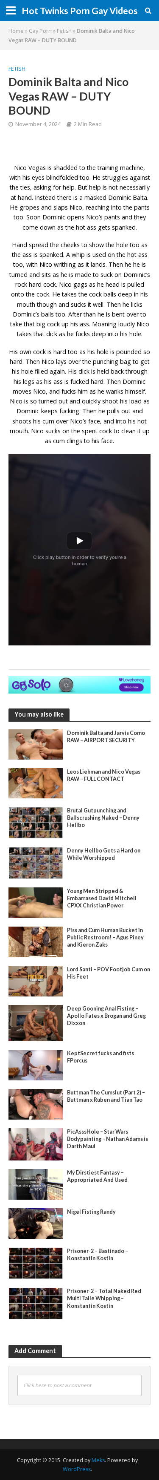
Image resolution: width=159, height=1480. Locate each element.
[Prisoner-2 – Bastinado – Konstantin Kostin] (35, 1262)
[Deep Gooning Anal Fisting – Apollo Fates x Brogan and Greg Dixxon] (35, 1022)
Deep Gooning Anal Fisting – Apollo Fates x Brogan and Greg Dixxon (106, 1015)
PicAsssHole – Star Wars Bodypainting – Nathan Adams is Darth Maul (107, 1139)
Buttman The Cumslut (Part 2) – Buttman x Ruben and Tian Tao (106, 1096)
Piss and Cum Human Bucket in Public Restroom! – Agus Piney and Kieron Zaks (105, 937)
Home (16, 31)
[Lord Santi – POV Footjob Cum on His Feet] (35, 980)
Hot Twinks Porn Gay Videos (80, 10)
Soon (33, 217)
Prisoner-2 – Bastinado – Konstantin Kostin (97, 1254)
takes (24, 334)
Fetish (64, 31)
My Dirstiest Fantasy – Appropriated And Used (97, 1176)
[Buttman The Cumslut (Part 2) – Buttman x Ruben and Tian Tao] (35, 1103)
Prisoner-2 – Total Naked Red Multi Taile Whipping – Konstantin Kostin (104, 1298)
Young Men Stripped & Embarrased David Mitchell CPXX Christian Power (102, 898)
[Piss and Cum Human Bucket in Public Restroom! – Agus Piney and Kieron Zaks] (35, 941)
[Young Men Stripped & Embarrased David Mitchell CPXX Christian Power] (35, 902)
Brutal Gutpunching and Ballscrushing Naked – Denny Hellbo (103, 817)
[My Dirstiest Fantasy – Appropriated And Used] (35, 1183)
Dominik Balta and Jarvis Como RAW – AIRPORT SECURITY (106, 736)
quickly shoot (100, 401)
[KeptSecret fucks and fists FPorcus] (35, 1064)
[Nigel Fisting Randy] (35, 1222)
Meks (98, 1460)
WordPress (77, 1469)
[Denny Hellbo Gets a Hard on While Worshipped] (35, 862)
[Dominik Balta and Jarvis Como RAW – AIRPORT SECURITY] (35, 744)
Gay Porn (40, 31)
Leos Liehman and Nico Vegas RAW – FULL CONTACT (103, 775)
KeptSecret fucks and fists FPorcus (100, 1057)
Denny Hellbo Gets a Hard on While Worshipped (103, 854)
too (18, 264)
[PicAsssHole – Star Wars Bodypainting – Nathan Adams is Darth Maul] (35, 1143)
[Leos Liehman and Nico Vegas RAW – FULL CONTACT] (35, 782)
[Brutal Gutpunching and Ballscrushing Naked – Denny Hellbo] (35, 822)
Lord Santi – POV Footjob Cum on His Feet (108, 973)
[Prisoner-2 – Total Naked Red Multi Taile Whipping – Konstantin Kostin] (35, 1303)
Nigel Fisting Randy (91, 1212)
